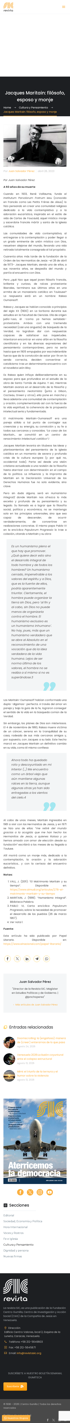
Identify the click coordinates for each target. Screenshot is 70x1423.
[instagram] (40, 1192)
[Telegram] (37, 959)
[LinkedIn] (27, 959)
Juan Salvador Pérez (21, 171)
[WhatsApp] (46, 959)
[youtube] (49, 1192)
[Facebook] (7, 959)
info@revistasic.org (29, 1353)
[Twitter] (17, 959)
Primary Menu (64, 6)
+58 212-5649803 (32, 1342)
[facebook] (20, 1192)
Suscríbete (13, 1386)
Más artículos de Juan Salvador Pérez (36, 1004)
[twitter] (30, 1192)
